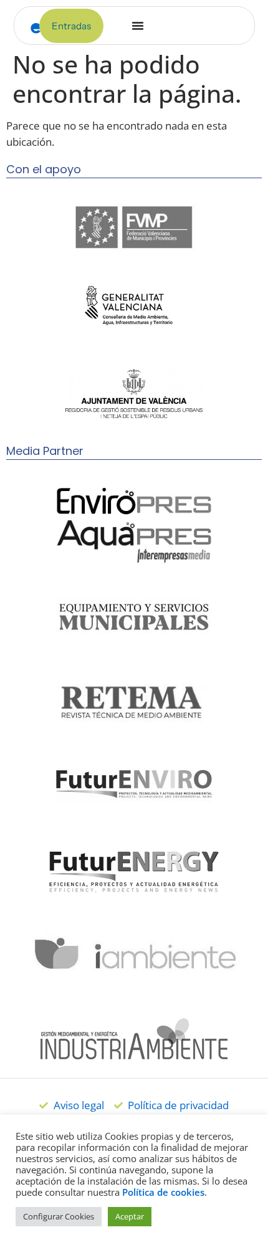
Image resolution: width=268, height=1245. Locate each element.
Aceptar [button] (129, 1216)
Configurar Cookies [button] (58, 1216)
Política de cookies (163, 1192)
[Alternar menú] (138, 25)
